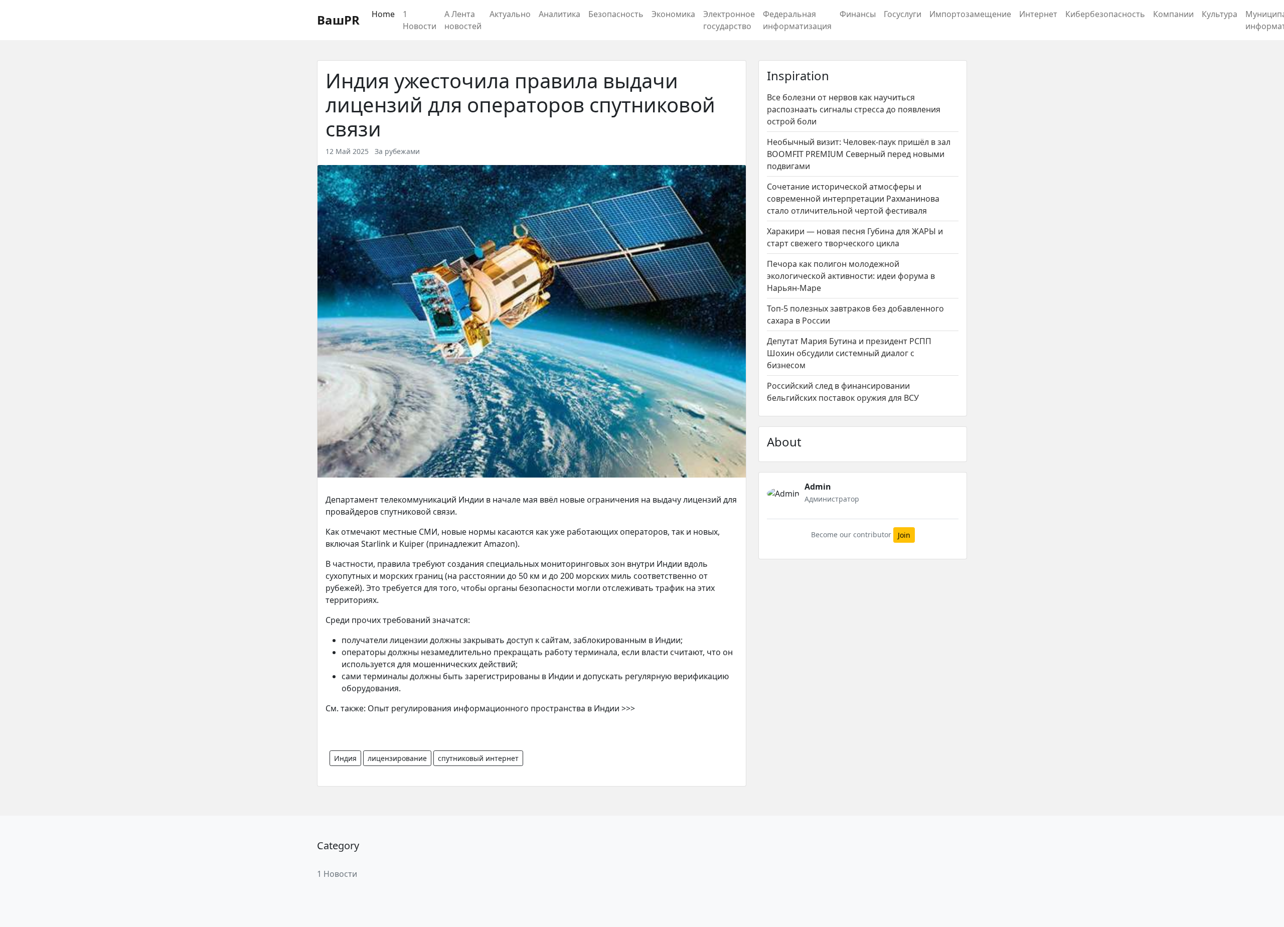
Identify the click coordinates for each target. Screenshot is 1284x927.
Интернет (1038, 14)
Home (383, 14)
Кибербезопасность (1105, 14)
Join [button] (904, 535)
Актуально (510, 14)
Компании (1173, 14)
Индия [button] (345, 758)
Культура (1219, 14)
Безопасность (616, 14)
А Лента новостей (463, 20)
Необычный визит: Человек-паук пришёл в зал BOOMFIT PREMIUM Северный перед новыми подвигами (858, 154)
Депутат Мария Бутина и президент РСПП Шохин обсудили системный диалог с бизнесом (849, 353)
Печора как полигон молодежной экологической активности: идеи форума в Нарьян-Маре (851, 275)
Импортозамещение (970, 14)
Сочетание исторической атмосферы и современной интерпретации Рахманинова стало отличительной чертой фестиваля (853, 198)
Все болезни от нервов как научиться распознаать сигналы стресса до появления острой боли (853, 109)
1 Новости (419, 20)
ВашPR (338, 20)
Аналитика (559, 14)
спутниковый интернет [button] (478, 758)
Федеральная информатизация (797, 20)
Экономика (673, 14)
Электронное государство (729, 20)
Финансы (858, 14)
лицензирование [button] (397, 758)
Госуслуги (902, 14)
